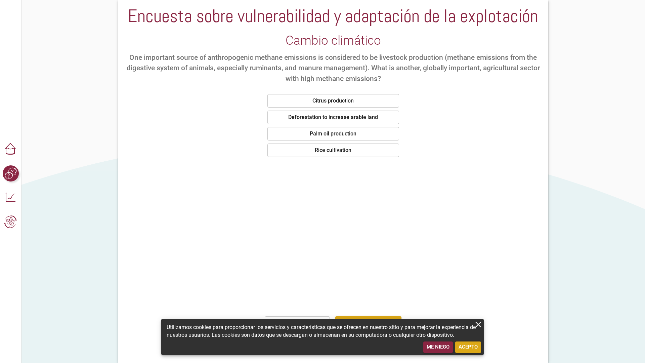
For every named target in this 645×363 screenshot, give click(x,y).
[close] (478, 324)
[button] (11, 149)
